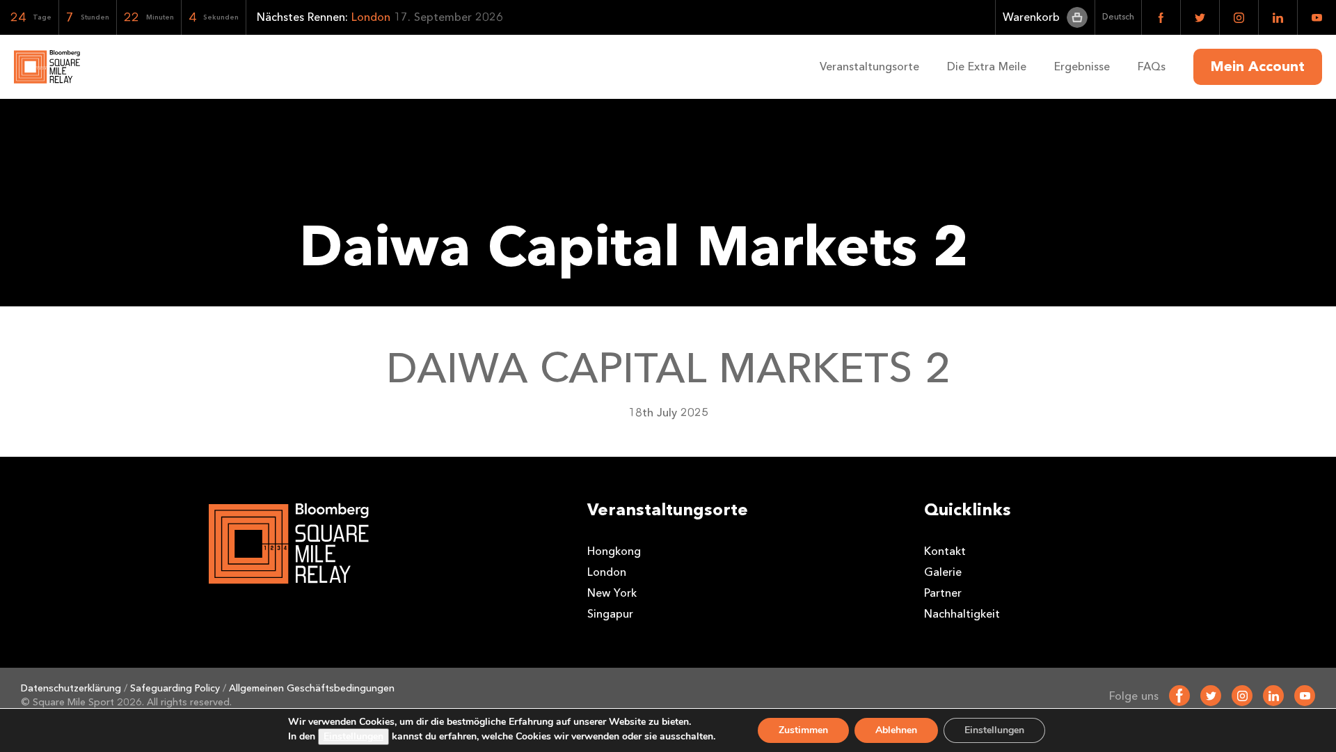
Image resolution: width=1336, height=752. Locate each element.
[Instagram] (1242, 695)
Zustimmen (803, 730)
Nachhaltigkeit (962, 613)
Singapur (610, 613)
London (606, 572)
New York (612, 593)
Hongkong (614, 551)
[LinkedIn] (1273, 695)
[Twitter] (1210, 695)
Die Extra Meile (986, 66)
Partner (943, 593)
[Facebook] (1179, 695)
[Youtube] (1304, 695)
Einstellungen (353, 736)
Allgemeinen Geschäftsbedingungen (312, 688)
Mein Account (1258, 67)
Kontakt (945, 551)
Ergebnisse (1082, 66)
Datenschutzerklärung (71, 688)
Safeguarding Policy (175, 688)
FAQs (1152, 66)
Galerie (943, 572)
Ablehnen (896, 730)
